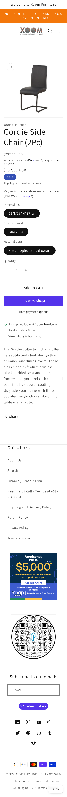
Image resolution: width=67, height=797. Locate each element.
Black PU (16, 232)
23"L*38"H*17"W (22, 213)
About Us (14, 460)
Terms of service (20, 538)
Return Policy (17, 517)
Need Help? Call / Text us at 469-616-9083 (32, 494)
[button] (6, 31)
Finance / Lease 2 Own (24, 481)
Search (12, 470)
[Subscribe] (54, 690)
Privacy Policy (17, 527)
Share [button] (13, 416)
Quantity (10, 261)
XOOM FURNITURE (27, 773)
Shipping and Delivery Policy (29, 507)
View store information (25, 336)
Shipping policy (23, 788)
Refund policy (20, 781)
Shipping (9, 183)
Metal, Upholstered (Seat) (30, 250)
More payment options (33, 312)
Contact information (47, 781)
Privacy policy (52, 774)
